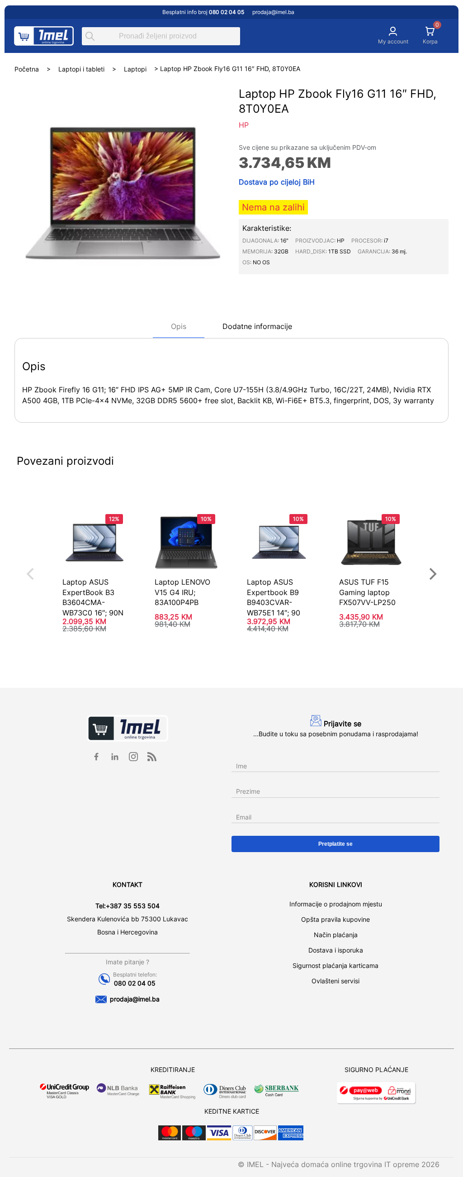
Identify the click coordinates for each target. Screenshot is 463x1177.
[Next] (432, 574)
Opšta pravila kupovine (335, 919)
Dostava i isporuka (335, 950)
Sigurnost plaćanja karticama (335, 965)
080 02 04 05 (135, 983)
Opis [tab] (178, 326)
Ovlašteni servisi (335, 981)
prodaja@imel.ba (273, 12)
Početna (26, 68)
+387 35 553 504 (133, 906)
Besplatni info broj (203, 12)
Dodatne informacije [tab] (257, 326)
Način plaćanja (336, 935)
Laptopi (135, 68)
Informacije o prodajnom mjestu (335, 904)
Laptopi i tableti (81, 68)
